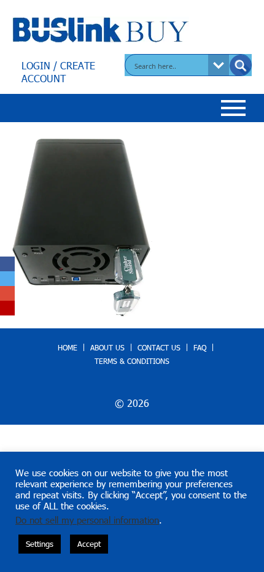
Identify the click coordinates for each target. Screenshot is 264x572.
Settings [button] (39, 544)
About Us (107, 347)
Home (67, 347)
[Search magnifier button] (241, 66)
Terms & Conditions (132, 361)
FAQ (199, 347)
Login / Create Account (58, 72)
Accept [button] (89, 544)
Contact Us (159, 347)
